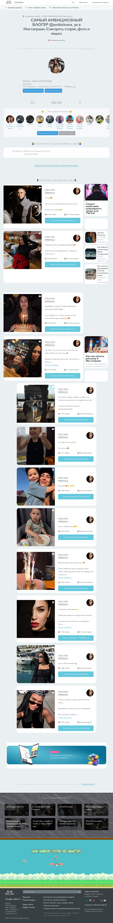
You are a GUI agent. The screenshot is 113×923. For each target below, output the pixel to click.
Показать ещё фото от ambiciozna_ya (62, 264)
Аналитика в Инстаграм (51, 905)
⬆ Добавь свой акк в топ (47, 133)
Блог (73, 2)
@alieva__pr (71, 86)
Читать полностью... (52, 365)
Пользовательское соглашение (93, 911)
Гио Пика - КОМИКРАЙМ (20, 126)
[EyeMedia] (9, 892)
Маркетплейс (83, 2)
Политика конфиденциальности (94, 909)
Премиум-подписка (53, 91)
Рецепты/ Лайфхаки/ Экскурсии (79, 126)
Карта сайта (28, 904)
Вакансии (26, 897)
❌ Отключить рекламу (56, 40)
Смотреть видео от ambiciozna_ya (63, 220)
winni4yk (30, 124)
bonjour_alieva (27, 84)
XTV (99, 124)
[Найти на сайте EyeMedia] (79, 892)
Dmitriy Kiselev (50, 125)
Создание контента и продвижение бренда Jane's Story (61, 908)
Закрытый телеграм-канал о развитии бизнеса (56, 165)
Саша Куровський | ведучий (10, 126)
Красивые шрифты (15, 7)
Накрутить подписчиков (33, 91)
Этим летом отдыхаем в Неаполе (54, 900)
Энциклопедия (29, 900)
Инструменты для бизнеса (100, 2)
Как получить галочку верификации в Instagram (58, 897)
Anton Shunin (40, 125)
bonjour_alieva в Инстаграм (37, 80)
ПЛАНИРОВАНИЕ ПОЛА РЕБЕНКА (60, 126)
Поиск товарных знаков (37, 7)
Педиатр (89, 124)
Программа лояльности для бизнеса (65, 7)
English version (29, 907)
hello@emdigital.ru (88, 48)
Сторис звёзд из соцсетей (33, 16)
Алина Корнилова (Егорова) (69, 126)
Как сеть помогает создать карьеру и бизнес (58, 903)
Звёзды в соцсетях (67, 133)
